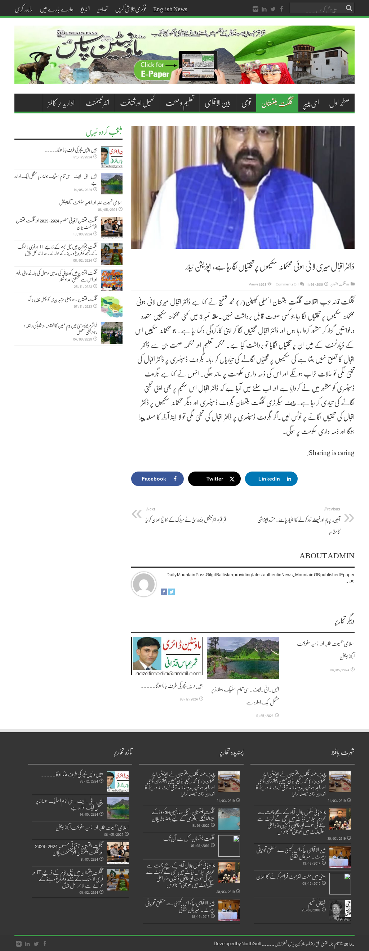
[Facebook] (281, 9)
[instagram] (255, 9)
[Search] (349, 8)
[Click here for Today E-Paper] (184, 75)
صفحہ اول (339, 103)
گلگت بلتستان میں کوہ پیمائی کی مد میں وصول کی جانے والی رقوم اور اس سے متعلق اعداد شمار (56, 276)
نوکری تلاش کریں (130, 8)
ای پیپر (311, 103)
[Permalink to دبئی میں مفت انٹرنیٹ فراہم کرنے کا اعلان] (340, 883)
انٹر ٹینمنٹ (97, 103)
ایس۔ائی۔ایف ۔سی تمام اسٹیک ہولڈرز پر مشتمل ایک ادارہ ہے (55, 179)
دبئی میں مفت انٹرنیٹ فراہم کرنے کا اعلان (291, 876)
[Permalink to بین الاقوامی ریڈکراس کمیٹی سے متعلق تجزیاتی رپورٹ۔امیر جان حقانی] (340, 857)
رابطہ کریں (23, 8)
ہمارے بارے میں (57, 8)
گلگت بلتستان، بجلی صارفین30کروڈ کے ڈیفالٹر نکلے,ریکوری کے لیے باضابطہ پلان (183, 815)
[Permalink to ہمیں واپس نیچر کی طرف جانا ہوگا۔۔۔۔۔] (167, 656)
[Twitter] (272, 9)
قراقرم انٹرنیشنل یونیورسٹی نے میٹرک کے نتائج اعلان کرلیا (186, 515)
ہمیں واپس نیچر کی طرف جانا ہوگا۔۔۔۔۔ (172, 685)
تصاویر (102, 8)
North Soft (251, 943)
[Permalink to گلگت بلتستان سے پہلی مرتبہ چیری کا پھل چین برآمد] (112, 306)
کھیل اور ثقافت (137, 103)
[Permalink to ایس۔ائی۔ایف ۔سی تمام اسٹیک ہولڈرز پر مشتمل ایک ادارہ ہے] (243, 658)
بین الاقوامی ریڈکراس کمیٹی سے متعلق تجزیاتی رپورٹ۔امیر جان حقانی (291, 852)
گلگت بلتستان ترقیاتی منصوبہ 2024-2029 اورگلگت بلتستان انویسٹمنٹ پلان (56, 224)
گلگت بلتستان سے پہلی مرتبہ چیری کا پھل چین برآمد (62, 299)
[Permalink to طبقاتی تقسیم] (340, 910)
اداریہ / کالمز (61, 103)
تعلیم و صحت (179, 103)
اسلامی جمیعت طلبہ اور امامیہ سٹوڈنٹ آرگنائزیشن (91, 202)
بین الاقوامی (218, 103)
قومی (246, 103)
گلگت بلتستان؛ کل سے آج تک (189, 838)
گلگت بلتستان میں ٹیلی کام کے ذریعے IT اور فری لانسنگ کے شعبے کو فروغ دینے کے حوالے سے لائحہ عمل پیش (57, 250)
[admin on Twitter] (171, 593)
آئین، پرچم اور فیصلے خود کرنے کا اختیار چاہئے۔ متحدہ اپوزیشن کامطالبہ (298, 520)
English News (170, 8)
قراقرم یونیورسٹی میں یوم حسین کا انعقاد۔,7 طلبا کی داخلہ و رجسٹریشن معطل (60, 329)
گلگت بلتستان (277, 103)
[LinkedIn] (264, 9)
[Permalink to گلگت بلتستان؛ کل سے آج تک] (229, 846)
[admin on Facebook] (164, 593)
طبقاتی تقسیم (317, 902)
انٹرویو (85, 8)
